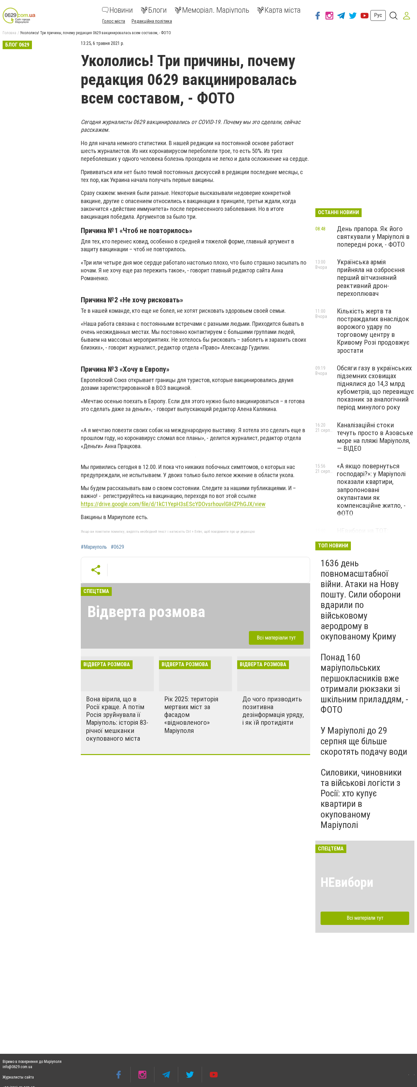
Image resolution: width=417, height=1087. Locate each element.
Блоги (157, 10)
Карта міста (283, 10)
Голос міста (113, 21)
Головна (9, 33)
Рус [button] (378, 15)
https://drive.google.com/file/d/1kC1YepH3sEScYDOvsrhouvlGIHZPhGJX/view (173, 504)
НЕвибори (347, 882)
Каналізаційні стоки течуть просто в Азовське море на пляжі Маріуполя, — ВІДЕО (375, 436)
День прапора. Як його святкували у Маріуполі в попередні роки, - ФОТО (373, 236)
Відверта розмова (146, 611)
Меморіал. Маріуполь (215, 10)
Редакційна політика (152, 21)
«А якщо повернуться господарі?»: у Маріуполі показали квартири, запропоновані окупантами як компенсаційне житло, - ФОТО (371, 489)
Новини (121, 10)
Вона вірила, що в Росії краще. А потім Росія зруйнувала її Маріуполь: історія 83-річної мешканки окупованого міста (117, 718)
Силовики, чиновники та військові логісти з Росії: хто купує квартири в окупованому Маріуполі (361, 798)
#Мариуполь (94, 547)
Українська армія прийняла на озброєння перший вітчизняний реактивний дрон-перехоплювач (371, 277)
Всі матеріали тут (276, 637)
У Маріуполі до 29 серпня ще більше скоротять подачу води (364, 741)
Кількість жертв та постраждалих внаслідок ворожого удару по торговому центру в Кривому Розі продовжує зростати (373, 330)
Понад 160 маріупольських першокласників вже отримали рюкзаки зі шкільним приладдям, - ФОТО (364, 683)
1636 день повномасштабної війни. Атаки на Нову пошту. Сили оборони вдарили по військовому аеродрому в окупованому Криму (361, 600)
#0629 (117, 547)
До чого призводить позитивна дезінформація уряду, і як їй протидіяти (273, 710)
